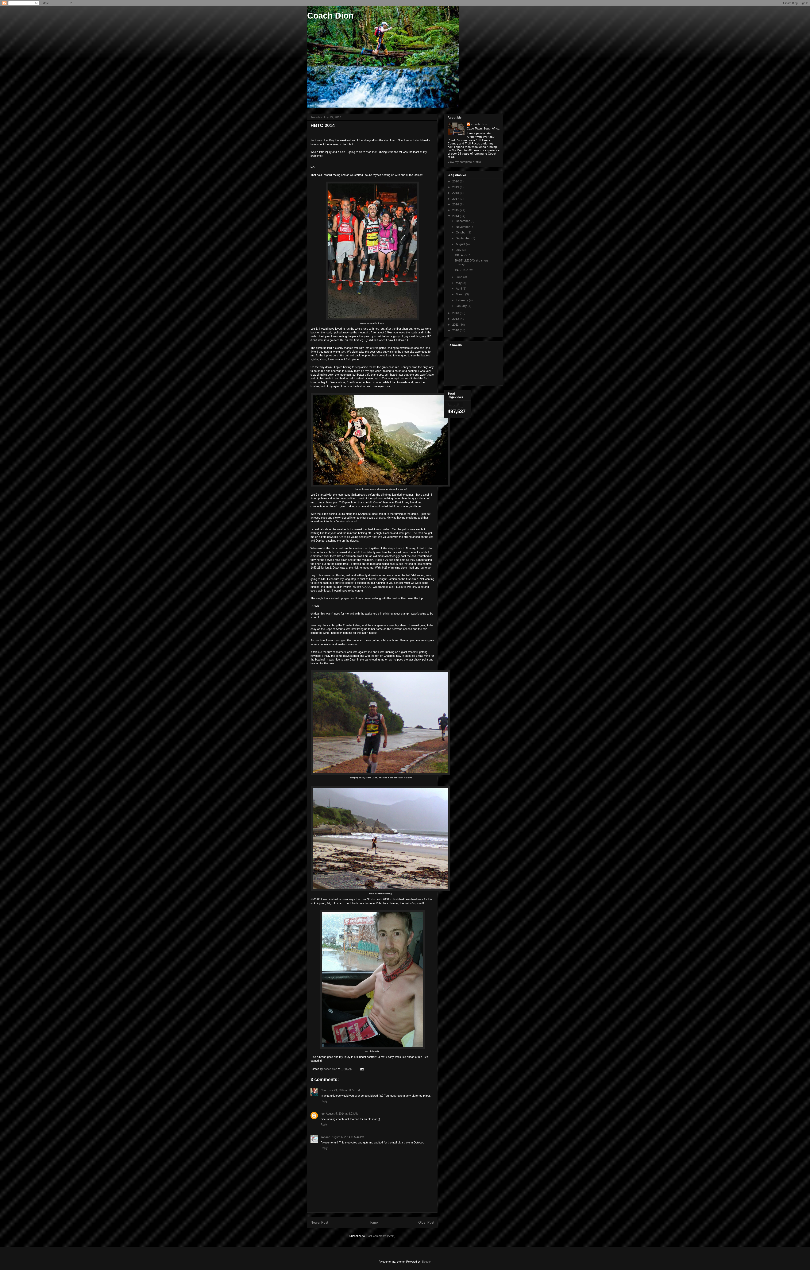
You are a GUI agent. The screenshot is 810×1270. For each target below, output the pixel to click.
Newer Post (319, 1222)
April (459, 288)
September (463, 238)
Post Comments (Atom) (380, 1236)
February (462, 300)
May (459, 282)
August (461, 244)
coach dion (479, 124)
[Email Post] (362, 1068)
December (463, 220)
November (463, 226)
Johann (325, 1137)
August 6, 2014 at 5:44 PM (348, 1137)
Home (373, 1222)
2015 (456, 210)
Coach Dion (330, 15)
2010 (456, 330)
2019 (456, 187)
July (459, 249)
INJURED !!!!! (464, 269)
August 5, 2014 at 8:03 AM (342, 1113)
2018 (456, 192)
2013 (456, 313)
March (460, 294)
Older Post (426, 1222)
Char (324, 1090)
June (459, 277)
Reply (324, 1101)
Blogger (426, 1261)
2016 (456, 204)
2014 (456, 216)
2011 (455, 324)
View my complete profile (464, 161)
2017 (456, 198)
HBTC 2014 (463, 254)
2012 (456, 318)
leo (323, 1113)
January (461, 305)
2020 (456, 181)
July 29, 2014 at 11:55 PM (344, 1090)
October (461, 232)
